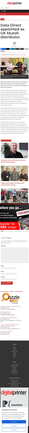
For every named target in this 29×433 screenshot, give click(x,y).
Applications (14, 364)
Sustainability (14, 371)
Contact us (14, 382)
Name (2, 265)
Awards (14, 354)
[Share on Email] (21, 49)
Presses (14, 368)
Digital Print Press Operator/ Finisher (10, 306)
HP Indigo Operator (5, 312)
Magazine (14, 348)
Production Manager (6, 331)
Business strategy (14, 366)
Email (2, 271)
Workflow (14, 373)
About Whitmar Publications (14, 383)
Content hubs (14, 351)
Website (3, 277)
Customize (14, 425)
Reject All (14, 429)
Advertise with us (14, 380)
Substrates (14, 370)
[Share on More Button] (26, 49)
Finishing (14, 367)
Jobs (11, 291)
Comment (3, 245)
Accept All (14, 421)
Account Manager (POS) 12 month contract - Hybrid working (9, 325)
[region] (14, 420)
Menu (4, 11)
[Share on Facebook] (2, 49)
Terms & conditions (14, 386)
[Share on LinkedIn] (12, 49)
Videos (14, 352)
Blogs (14, 349)
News (14, 347)
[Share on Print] (16, 49)
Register (7, 7)
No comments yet (21, 54)
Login (1, 7)
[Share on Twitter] (7, 49)
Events (14, 355)
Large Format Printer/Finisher (8, 317)
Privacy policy (14, 385)
